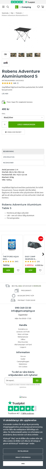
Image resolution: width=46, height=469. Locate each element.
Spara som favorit (14, 132)
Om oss (23, 356)
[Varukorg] (42, 7)
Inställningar (23, 451)
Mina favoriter (23, 342)
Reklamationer (23, 337)
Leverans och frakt (23, 331)
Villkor (23, 339)
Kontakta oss (23, 329)
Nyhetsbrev (23, 364)
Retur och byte (23, 334)
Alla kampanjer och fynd (23, 344)
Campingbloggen (23, 361)
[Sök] (8, 7)
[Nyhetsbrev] (37, 380)
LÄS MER (5, 93)
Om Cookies (23, 366)
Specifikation (8, 157)
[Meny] (3, 7)
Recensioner (8, 162)
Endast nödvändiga (23, 457)
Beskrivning (8, 151)
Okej (23, 463)
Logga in (23, 347)
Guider (23, 359)
